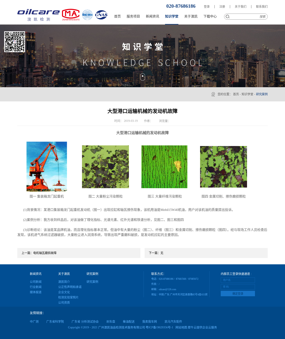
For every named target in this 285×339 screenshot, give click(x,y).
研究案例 (262, 94)
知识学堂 (247, 94)
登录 (207, 6)
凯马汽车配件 (173, 321)
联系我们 (262, 6)
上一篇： (39, 253)
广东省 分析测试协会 (85, 321)
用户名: (227, 280)
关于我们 (240, 6)
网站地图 (180, 327)
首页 (117, 16)
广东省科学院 (55, 321)
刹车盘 (110, 321)
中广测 (34, 321)
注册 (222, 6)
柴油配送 (129, 321)
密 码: (226, 286)
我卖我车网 (149, 321)
